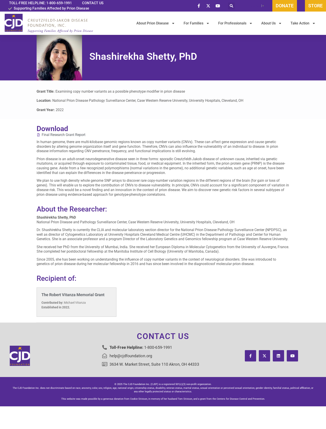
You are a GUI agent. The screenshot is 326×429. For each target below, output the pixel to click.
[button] (231, 5)
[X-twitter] (264, 355)
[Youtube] (292, 355)
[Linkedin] (278, 355)
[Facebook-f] (250, 355)
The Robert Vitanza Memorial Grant (72, 294)
